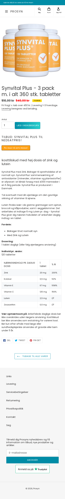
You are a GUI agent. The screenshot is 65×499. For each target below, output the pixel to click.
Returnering (13, 400)
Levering (6, 108)
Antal (4, 119)
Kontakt (11, 417)
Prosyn (16, 11)
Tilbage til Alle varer (35, 356)
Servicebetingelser (17, 392)
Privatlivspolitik (14, 408)
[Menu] (6, 11)
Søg (8, 425)
